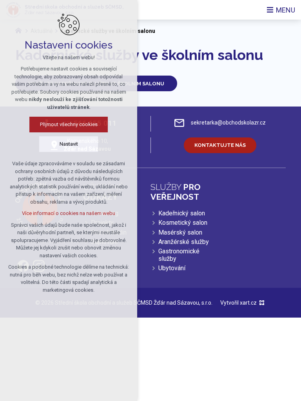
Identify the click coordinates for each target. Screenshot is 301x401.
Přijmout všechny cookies (69, 124)
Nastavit (69, 144)
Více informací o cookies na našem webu (68, 213)
